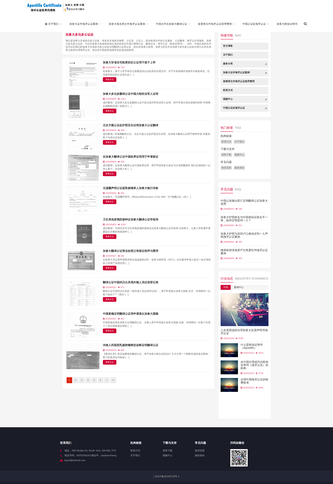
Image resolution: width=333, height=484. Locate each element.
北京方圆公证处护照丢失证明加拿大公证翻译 (130, 125)
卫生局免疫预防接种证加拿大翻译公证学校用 (130, 219)
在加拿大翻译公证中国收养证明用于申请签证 (130, 156)
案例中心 (239, 287)
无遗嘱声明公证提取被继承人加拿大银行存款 (130, 188)
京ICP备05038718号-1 (167, 476)
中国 (225, 287)
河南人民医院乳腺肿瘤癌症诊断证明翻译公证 (130, 345)
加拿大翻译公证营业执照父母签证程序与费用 (130, 250)
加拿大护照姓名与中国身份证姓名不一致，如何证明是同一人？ (244, 219)
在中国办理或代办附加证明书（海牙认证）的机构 (254, 365)
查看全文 (109, 79)
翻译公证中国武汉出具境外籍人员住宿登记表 (130, 282)
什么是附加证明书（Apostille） (252, 346)
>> (113, 380)
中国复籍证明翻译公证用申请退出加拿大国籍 (130, 313)
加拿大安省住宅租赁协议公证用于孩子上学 (129, 62)
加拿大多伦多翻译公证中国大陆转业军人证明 (130, 93)
